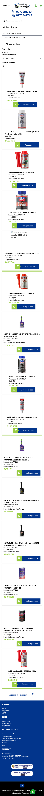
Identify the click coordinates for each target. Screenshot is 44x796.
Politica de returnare (9, 740)
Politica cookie (7, 736)
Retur (3, 745)
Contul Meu (6, 721)
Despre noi (6, 711)
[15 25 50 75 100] (22, 66)
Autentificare (6, 723)
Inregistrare (6, 726)
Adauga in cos (28, 104)
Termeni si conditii (8, 734)
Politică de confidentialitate (11, 738)
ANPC (4, 713)
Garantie (5, 743)
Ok (22, 786)
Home (4, 708)
